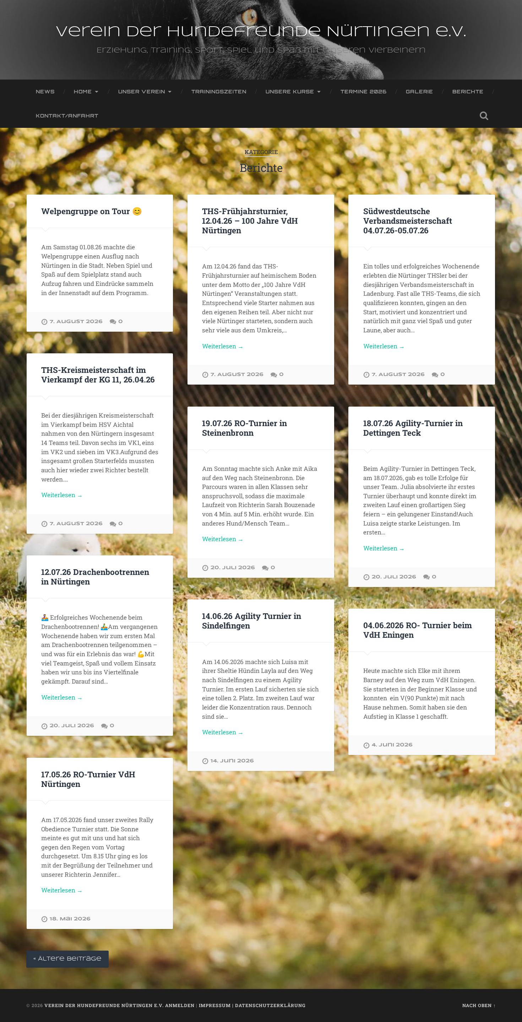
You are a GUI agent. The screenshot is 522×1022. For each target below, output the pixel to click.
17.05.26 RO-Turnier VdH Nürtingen (88, 779)
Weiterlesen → (223, 346)
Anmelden (180, 1005)
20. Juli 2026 (233, 567)
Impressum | (217, 1005)
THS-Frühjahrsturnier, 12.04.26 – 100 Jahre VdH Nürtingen (250, 220)
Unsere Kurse (290, 91)
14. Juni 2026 (232, 761)
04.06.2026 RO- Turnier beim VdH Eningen (417, 630)
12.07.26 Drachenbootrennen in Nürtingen (95, 576)
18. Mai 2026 (70, 919)
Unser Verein (141, 91)
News (45, 91)
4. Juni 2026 (392, 745)
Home (83, 91)
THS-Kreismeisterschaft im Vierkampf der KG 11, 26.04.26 (98, 374)
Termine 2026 (364, 91)
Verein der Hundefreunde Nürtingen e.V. (261, 32)
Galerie (419, 91)
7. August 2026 (76, 321)
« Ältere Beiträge (67, 959)
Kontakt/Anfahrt (67, 116)
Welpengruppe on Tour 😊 (91, 211)
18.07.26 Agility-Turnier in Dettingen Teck (413, 428)
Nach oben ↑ (479, 1005)
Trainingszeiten (218, 91)
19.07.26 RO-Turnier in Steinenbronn (244, 428)
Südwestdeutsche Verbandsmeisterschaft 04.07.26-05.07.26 (407, 220)
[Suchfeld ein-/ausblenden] (484, 116)
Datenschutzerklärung (270, 1005)
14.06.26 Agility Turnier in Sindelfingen (251, 620)
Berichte (468, 91)
